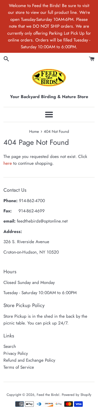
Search (9, 346)
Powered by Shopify (76, 394)
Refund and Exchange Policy (29, 360)
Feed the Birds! (48, 394)
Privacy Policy (15, 353)
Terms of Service (18, 367)
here (7, 163)
